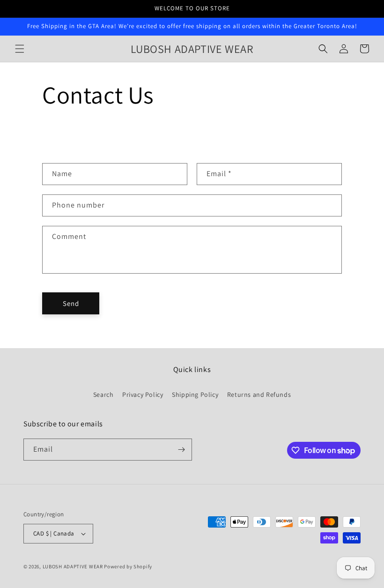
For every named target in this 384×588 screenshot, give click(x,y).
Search (103, 394)
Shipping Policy (195, 394)
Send (71, 303)
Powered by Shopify (128, 566)
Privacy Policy (142, 394)
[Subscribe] (181, 450)
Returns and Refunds (259, 394)
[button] (19, 48)
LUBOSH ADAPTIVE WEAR (73, 566)
